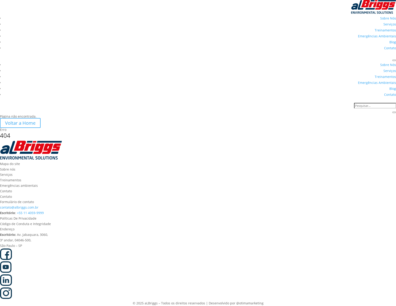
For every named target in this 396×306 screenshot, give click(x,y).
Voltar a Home (20, 123)
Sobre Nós (388, 18)
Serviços (389, 24)
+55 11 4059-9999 (30, 213)
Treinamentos (385, 30)
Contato (390, 48)
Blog (392, 42)
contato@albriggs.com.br (19, 207)
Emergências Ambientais (377, 36)
